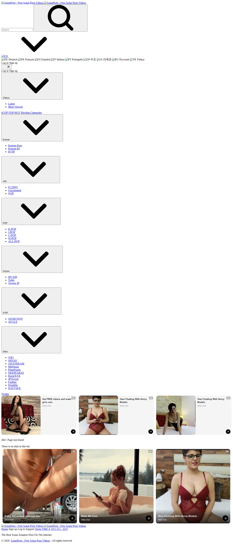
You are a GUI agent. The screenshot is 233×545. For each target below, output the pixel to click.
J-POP (11, 232)
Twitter (5, 394)
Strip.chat (46, 406)
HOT (17, 112)
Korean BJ (14, 148)
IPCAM (12, 277)
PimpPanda (14, 369)
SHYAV (12, 360)
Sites (6, 351)
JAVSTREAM (16, 363)
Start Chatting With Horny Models (133, 400)
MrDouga (13, 366)
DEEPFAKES (16, 372)
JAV (5, 181)
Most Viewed (15, 106)
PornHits (13, 385)
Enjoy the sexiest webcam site (22, 516)
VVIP (6, 313)
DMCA (46, 529)
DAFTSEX (14, 388)
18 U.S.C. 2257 (59, 529)
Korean (6, 139)
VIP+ (11, 357)
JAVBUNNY (15, 318)
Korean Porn (15, 145)
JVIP (11, 112)
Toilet (11, 280)
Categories (36, 112)
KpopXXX (14, 375)
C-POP (12, 235)
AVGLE (12, 321)
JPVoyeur (13, 379)
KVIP (4, 112)
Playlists (25, 112)
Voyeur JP (13, 283)
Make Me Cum (89, 516)
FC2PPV (13, 187)
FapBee (12, 382)
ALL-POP (14, 241)
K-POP (12, 229)
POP (5, 223)
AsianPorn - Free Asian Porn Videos (30, 540)
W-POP (12, 238)
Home (4, 529)
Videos (6, 98)
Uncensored (14, 190)
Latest (11, 103)
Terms (38, 529)
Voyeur (6, 271)
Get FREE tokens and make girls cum (57, 400)
